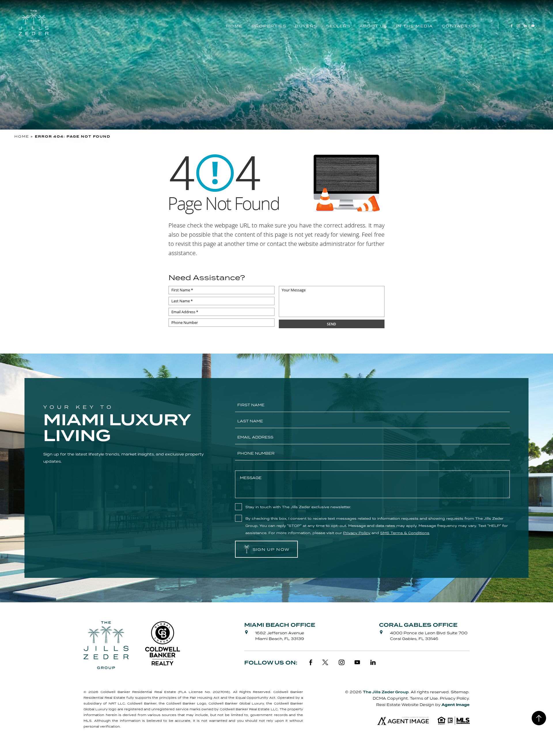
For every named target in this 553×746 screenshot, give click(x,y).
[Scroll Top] (539, 718)
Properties (268, 26)
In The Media (414, 26)
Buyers (306, 26)
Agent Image (455, 704)
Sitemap (460, 692)
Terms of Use (424, 698)
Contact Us (459, 26)
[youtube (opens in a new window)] (532, 26)
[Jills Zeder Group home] (34, 26)
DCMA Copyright (390, 698)
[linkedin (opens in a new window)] (525, 26)
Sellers (338, 26)
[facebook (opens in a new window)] (511, 26)
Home (234, 26)
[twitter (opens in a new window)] (325, 662)
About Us (373, 26)
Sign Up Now (271, 549)
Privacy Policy (454, 698)
